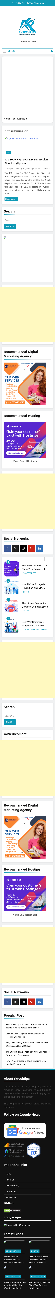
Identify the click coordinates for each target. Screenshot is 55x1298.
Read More (10, 199)
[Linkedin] (39, 548)
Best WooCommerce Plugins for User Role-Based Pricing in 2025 (33, 625)
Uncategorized (29, 573)
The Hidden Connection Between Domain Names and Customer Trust (35, 607)
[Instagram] (23, 548)
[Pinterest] (31, 548)
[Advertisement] (27, 88)
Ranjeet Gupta (12, 168)
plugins (25, 630)
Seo (8, 152)
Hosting (25, 592)
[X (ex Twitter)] (15, 548)
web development (38, 630)
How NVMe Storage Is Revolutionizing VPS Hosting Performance (33, 588)
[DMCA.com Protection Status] (12, 1212)
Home (8, 1174)
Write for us (11, 1197)
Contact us (11, 1191)
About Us (10, 1179)
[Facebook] (7, 548)
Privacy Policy (12, 1185)
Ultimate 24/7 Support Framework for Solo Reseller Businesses (38, 1259)
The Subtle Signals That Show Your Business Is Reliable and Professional (26, 3)
